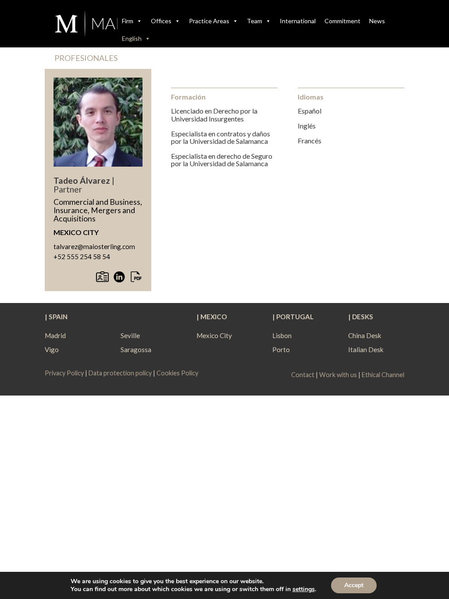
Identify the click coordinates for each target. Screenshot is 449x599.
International (298, 21)
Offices (161, 21)
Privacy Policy (65, 373)
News (377, 21)
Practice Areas (209, 21)
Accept (353, 585)
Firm (127, 21)
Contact (302, 374)
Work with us (338, 374)
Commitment (342, 21)
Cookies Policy (177, 373)
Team (254, 21)
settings (303, 589)
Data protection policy (120, 373)
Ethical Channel (383, 374)
